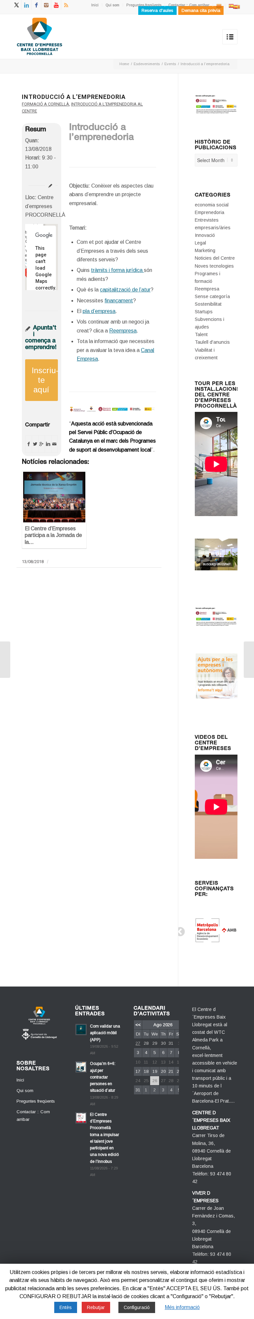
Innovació (205, 235)
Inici (95, 5)
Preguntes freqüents (143, 5)
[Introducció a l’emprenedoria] (5, 659)
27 (138, 1043)
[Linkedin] (26, 5)
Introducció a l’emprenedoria (74, 96)
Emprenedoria (209, 212)
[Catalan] (219, 5)
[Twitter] (16, 5)
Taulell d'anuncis (212, 342)
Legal (200, 242)
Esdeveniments (147, 64)
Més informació (182, 1307)
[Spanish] (231, 5)
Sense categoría (212, 296)
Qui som (112, 5)
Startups (204, 311)
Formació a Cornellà (45, 104)
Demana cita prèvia (201, 10)
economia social (212, 204)
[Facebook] (36, 5)
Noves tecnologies (214, 266)
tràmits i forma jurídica (117, 270)
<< (138, 1024)
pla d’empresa (99, 311)
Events (170, 64)
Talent (201, 334)
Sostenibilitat (208, 304)
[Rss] (66, 5)
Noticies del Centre (215, 258)
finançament (119, 300)
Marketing (205, 250)
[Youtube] (56, 5)
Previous (178, 930)
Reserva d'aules (157, 10)
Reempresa (123, 330)
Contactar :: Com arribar (188, 5)
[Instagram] (46, 5)
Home (124, 64)
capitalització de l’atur (125, 289)
